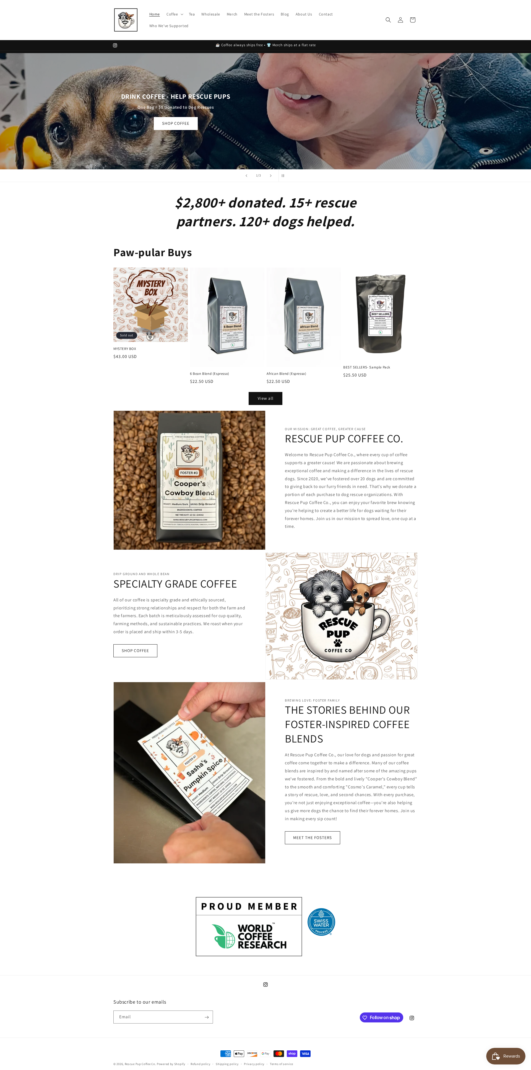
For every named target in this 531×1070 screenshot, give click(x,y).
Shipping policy (227, 1064)
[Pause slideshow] (284, 176)
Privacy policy (254, 1064)
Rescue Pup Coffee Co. (140, 1064)
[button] (174, 14)
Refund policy (200, 1064)
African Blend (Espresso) (286, 373)
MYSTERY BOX (124, 349)
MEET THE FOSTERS (312, 837)
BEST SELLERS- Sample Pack (366, 367)
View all (266, 398)
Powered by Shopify (171, 1064)
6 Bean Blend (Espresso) (209, 373)
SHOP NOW (266, 135)
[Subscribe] (207, 1017)
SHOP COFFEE (135, 650)
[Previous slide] (246, 176)
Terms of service (281, 1064)
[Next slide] (271, 176)
